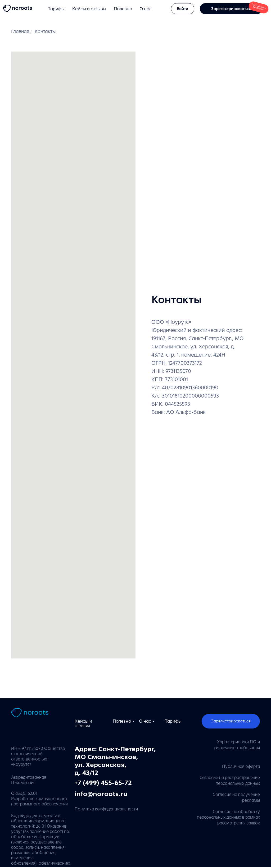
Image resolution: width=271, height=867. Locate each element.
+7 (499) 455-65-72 (103, 783)
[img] (18, 8)
